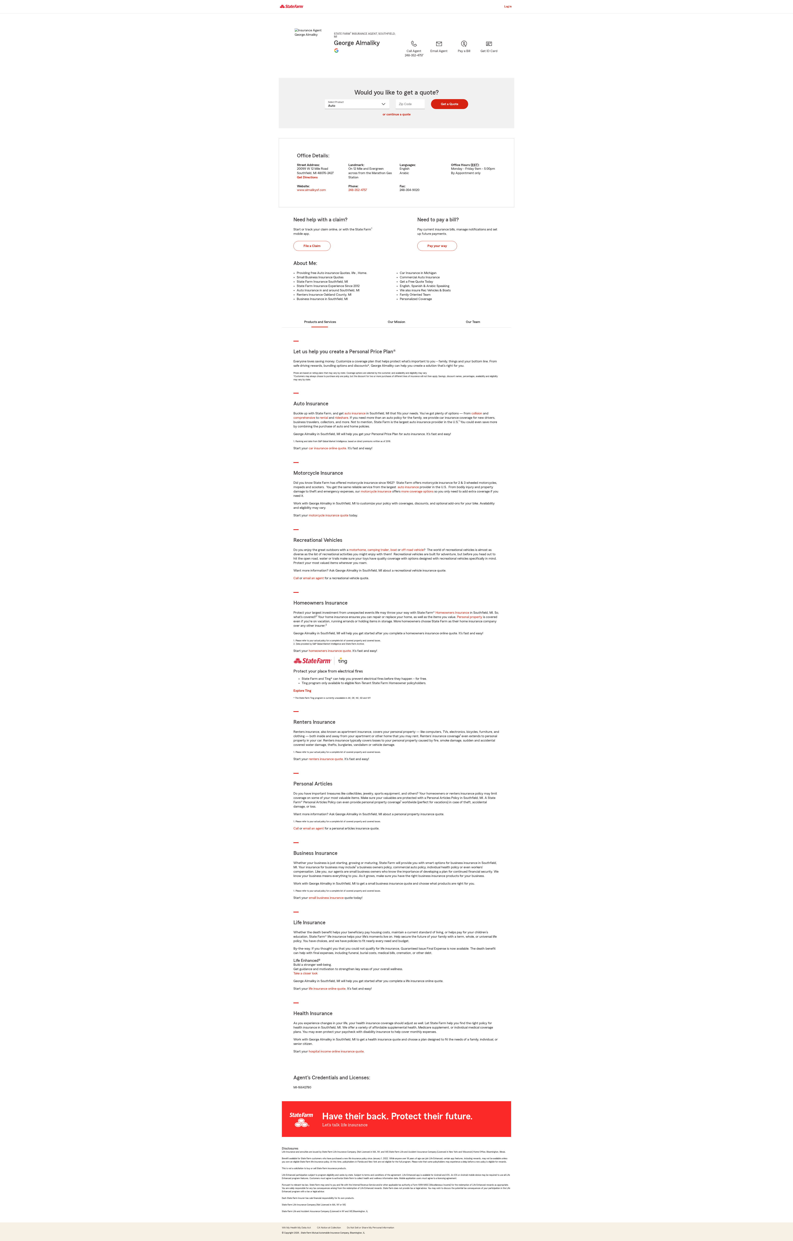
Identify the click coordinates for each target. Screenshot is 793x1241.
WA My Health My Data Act (296, 1227)
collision (476, 413)
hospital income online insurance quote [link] (336, 1051)
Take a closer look (305, 973)
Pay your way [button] (437, 246)
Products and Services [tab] (320, 322)
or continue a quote (397, 114)
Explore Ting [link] (302, 690)
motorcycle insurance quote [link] (328, 515)
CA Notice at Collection (329, 1227)
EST (474, 165)
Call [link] (296, 578)
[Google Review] (336, 50)
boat (394, 550)
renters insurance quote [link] (326, 759)
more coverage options (417, 491)
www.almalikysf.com (311, 190)
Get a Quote (449, 104)
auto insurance (355, 413)
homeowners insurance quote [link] (330, 651)
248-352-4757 (357, 190)
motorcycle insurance (376, 491)
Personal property (469, 617)
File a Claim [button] (312, 246)
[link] (438, 54)
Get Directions (307, 177)
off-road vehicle (412, 550)
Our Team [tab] (473, 322)
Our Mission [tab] (396, 322)
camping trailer (378, 550)
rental (324, 417)
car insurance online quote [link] (327, 448)
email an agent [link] (313, 578)
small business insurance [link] (326, 897)
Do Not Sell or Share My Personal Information (370, 1227)
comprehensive (304, 417)
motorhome (357, 550)
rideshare (341, 417)
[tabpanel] (396, 172)
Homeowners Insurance (452, 612)
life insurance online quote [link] (327, 988)
